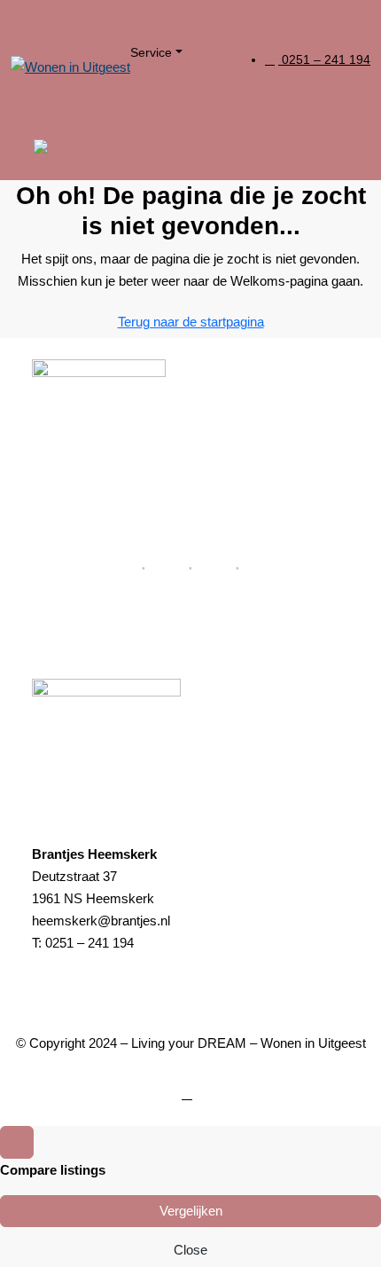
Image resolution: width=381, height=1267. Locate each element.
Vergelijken (190, 1210)
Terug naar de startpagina (191, 321)
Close (190, 1249)
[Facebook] (190, 1093)
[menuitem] (317, 59)
